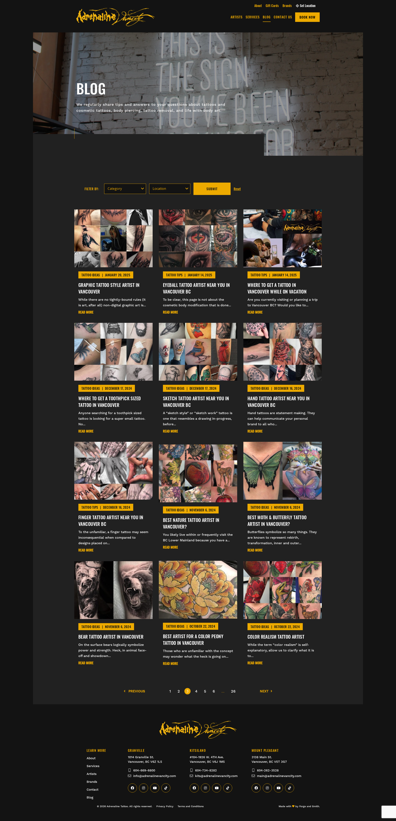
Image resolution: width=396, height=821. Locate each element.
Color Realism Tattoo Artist (276, 636)
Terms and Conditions (191, 806)
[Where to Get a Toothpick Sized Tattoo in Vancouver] (113, 378)
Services (253, 16)
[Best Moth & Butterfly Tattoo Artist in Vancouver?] (282, 497)
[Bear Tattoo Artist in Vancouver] (113, 616)
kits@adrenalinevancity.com (216, 776)
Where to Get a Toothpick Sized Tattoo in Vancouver (109, 401)
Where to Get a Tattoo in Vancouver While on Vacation (277, 288)
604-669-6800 (144, 770)
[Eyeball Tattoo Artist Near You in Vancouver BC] (198, 264)
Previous (136, 691)
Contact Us (283, 16)
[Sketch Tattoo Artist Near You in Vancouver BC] (198, 378)
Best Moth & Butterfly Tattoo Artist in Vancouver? (277, 520)
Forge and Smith (309, 806)
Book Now (307, 17)
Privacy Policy (164, 806)
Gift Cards (272, 5)
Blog (267, 16)
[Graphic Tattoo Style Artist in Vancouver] (113, 264)
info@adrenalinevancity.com (154, 776)
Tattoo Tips (174, 274)
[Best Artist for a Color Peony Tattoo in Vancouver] (198, 616)
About (258, 5)
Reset (237, 188)
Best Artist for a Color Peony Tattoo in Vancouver (193, 639)
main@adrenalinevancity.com (279, 776)
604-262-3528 (268, 770)
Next (264, 691)
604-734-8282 (206, 770)
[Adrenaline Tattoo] (115, 23)
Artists (237, 16)
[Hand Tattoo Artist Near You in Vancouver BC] (282, 378)
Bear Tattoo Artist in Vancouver (110, 636)
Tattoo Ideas (90, 274)
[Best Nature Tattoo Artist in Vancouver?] (198, 499)
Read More (85, 312)
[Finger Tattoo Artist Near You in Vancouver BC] (113, 497)
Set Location (308, 5)
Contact (92, 789)
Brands (287, 5)
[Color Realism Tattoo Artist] (282, 616)
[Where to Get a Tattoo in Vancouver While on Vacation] (282, 264)
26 (233, 691)
